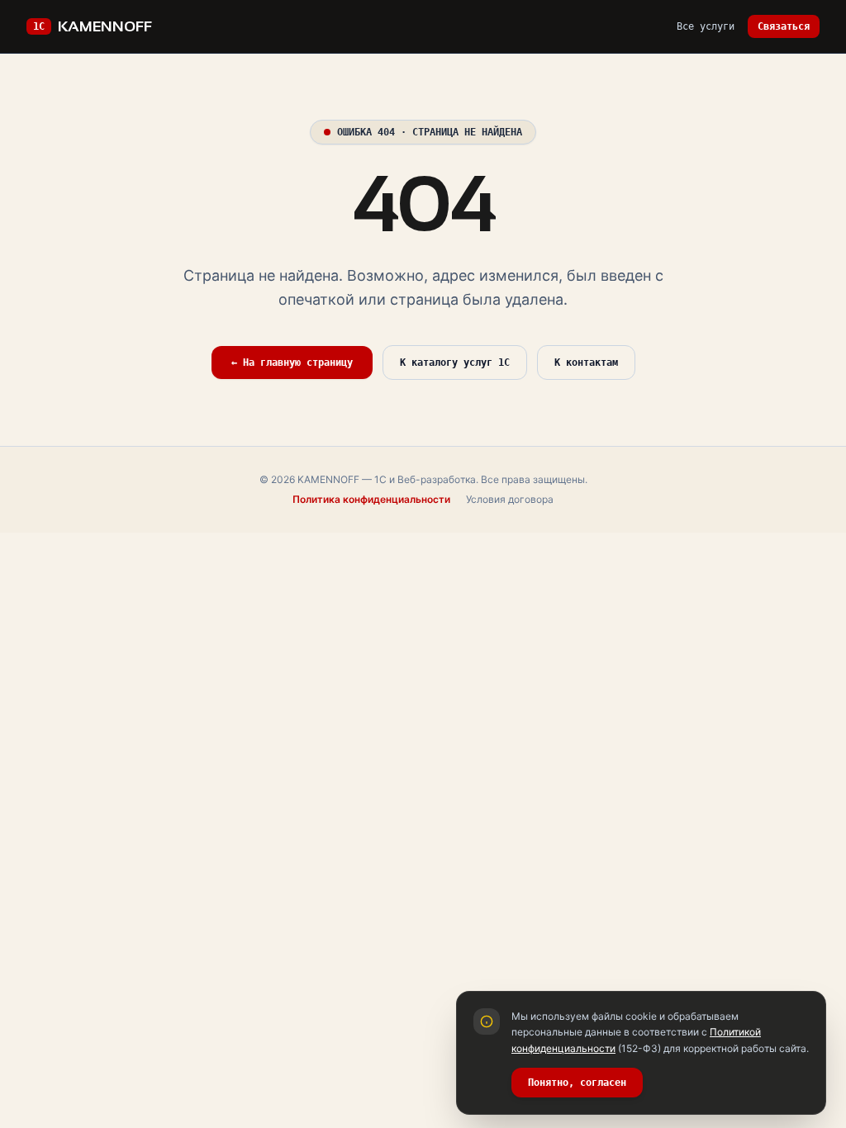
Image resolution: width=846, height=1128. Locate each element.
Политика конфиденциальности (371, 499)
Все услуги (705, 26)
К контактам (586, 362)
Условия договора (510, 499)
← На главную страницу (292, 362)
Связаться (784, 26)
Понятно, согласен (577, 1082)
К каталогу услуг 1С (455, 362)
